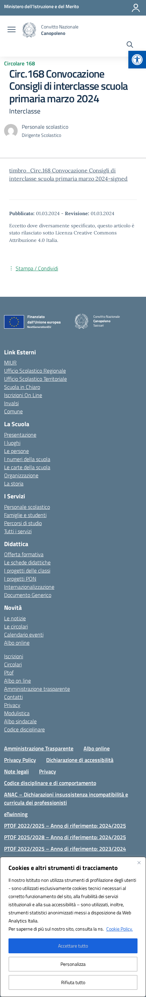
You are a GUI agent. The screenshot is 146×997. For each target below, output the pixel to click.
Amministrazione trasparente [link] (37, 689)
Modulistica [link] (17, 713)
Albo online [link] (17, 643)
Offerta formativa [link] (23, 554)
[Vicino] (139, 862)
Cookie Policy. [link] (119, 928)
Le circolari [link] (16, 626)
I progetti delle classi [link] (27, 570)
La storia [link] (13, 483)
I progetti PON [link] (20, 579)
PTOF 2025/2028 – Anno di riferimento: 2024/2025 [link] (65, 837)
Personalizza (73, 964)
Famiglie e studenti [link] (25, 515)
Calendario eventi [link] (23, 634)
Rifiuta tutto (73, 982)
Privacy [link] (12, 705)
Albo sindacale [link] (20, 721)
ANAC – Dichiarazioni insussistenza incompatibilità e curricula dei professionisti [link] (66, 798)
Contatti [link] (13, 697)
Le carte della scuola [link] (27, 467)
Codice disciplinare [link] (24, 729)
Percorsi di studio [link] (23, 523)
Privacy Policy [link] (20, 760)
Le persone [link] (16, 451)
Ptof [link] (9, 672)
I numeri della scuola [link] (27, 459)
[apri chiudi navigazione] (11, 30)
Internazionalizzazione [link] (29, 587)
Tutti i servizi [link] (18, 531)
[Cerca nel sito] (130, 45)
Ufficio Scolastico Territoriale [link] (35, 379)
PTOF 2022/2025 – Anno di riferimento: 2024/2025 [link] (65, 826)
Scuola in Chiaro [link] (22, 387)
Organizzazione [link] (21, 475)
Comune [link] (13, 411)
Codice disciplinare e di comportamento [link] (50, 783)
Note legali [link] (16, 771)
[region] (73, 927)
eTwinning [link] (16, 814)
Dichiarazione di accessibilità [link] (79, 760)
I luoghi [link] (12, 443)
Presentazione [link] (20, 435)
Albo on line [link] (17, 681)
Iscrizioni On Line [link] (23, 395)
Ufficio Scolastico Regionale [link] (35, 371)
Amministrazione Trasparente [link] (38, 748)
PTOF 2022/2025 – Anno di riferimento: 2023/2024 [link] (65, 849)
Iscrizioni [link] (13, 656)
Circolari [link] (13, 664)
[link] (137, 59)
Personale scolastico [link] (27, 507)
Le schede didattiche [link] (27, 562)
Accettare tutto (73, 945)
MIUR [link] (10, 362)
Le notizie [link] (15, 618)
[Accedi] (136, 7)
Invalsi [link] (11, 403)
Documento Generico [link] (27, 595)
